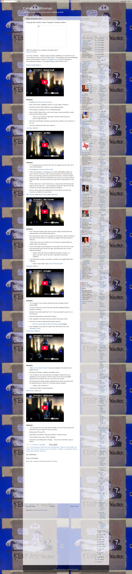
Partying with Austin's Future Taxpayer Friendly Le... (102, 389)
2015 (99, 52)
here (47, 385)
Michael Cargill (30, 65)
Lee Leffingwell (67, 449)
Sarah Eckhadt (34, 451)
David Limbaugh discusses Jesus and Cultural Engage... (102, 336)
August (101, 534)
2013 (99, 557)
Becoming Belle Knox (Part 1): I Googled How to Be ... (102, 516)
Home (52, 506)
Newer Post (30, 506)
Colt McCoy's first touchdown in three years (102, 154)
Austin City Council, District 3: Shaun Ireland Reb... (101, 496)
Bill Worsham (30, 390)
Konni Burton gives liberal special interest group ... (102, 365)
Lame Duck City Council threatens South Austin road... (101, 355)
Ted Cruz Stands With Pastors (101, 292)
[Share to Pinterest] (56, 445)
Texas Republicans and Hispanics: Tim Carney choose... (102, 439)
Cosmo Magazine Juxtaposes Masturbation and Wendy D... (102, 450)
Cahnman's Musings (37, 8)
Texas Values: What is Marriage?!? (102, 305)
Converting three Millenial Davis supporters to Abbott (102, 374)
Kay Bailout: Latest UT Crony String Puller (101, 79)
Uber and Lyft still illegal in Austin (101, 488)
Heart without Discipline (101, 382)
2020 (99, 40)
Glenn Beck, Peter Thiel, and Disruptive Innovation (102, 207)
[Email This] (50, 445)
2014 (99, 54)
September (102, 531)
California (62, 447)
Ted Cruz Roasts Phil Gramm (101, 129)
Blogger (76, 569)
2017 (99, 47)
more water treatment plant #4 (43, 324)
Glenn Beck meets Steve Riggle (101, 266)
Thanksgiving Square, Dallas (101, 298)
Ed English (29, 266)
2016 (99, 49)
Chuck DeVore (70, 447)
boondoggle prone (52, 59)
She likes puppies (46, 194)
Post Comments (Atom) (40, 510)
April (100, 544)
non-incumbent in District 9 (41, 368)
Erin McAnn (53, 449)
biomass (56, 324)
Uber (55, 194)
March (101, 546)
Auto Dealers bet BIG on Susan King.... (87, 169)
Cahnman (87, 285)
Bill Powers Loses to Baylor (101, 482)
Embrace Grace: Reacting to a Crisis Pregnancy (102, 345)
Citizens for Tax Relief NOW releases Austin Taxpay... (101, 399)
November (102, 60)
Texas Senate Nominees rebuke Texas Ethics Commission (102, 420)
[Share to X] (53, 445)
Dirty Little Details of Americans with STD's (102, 430)
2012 (99, 559)
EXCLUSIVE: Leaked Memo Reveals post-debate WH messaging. (86, 64)
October (101, 64)
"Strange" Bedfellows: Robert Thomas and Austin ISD (102, 250)
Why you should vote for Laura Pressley (101, 180)
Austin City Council (46, 447)
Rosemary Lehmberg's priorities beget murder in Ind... (102, 137)
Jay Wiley (29, 128)
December (102, 56)
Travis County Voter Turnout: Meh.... (101, 106)
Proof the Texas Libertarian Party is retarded (102, 70)
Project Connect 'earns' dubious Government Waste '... (102, 190)
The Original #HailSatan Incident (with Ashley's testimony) (86, 263)
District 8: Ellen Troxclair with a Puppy (101, 475)
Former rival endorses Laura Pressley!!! (102, 122)
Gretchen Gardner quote (46, 169)
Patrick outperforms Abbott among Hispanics (101, 525)
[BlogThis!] (51, 445)
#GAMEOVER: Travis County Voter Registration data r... (102, 461)
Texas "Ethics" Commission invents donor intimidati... (102, 88)
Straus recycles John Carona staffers (101, 172)
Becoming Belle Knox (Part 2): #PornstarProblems (102, 199)
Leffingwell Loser (34, 328)
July (100, 537)
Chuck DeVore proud (55, 263)
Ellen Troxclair (30, 194)
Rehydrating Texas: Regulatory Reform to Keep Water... (101, 314)
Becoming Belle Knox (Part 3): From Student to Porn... (102, 97)
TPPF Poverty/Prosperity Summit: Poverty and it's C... (102, 217)
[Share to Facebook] (55, 445)
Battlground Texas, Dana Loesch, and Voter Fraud (101, 506)
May (100, 542)
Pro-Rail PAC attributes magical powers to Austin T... (102, 114)
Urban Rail (43, 451)
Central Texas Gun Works (44, 102)
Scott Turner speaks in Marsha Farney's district (101, 258)
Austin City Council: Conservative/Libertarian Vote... (102, 284)
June (100, 539)
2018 (99, 45)
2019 (99, 42)
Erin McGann (30, 331)
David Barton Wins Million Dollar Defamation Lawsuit (102, 409)
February (101, 549)
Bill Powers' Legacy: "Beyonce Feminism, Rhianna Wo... (102, 163)
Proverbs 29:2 (30, 52)
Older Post (74, 506)
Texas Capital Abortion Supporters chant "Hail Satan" (87, 43)
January (101, 552)
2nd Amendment (35, 447)
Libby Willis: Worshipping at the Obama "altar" (101, 145)
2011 (98, 562)
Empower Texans (44, 449)
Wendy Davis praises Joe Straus (102, 469)
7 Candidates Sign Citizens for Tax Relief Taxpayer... (102, 325)
